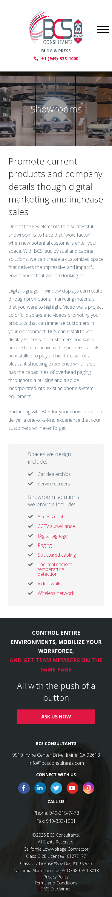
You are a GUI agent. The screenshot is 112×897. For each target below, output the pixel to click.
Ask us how (56, 716)
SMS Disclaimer (56, 889)
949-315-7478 (64, 813)
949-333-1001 (61, 821)
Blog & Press (56, 51)
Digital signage (53, 535)
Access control (53, 516)
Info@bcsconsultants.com (56, 763)
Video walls (49, 583)
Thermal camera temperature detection (55, 569)
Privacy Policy (56, 877)
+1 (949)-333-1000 (59, 58)
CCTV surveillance (56, 526)
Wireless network (56, 593)
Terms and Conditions (56, 883)
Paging (45, 545)
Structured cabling (57, 555)
